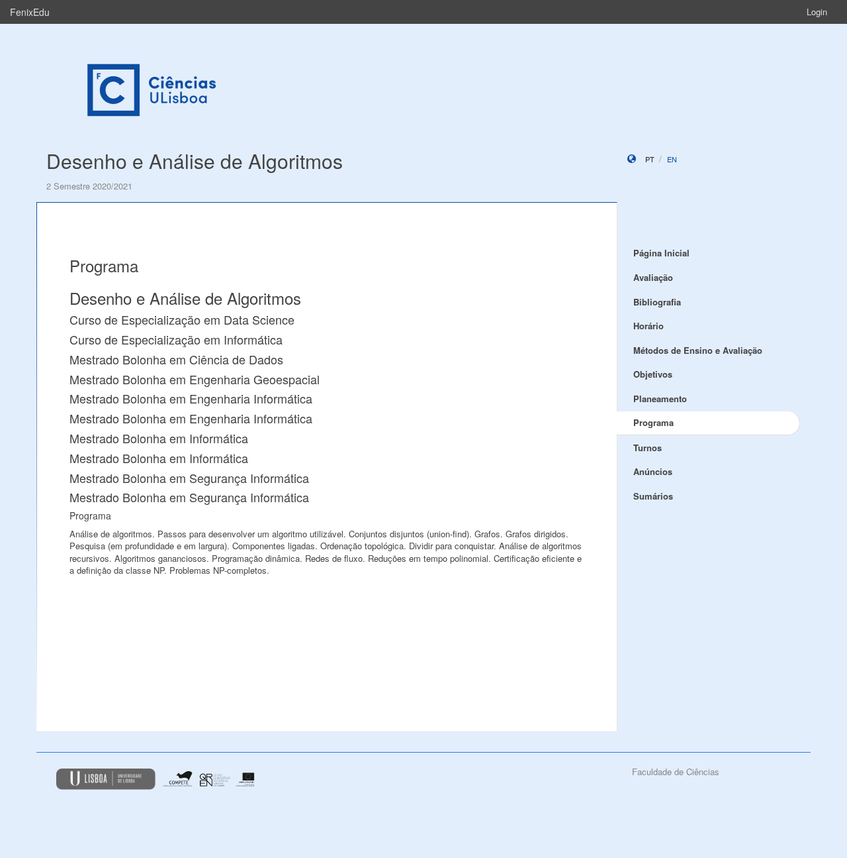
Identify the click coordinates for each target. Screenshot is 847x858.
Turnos (647, 447)
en (672, 159)
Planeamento (660, 398)
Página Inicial (661, 252)
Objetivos (652, 374)
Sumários (653, 496)
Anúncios (652, 471)
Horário (648, 325)
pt (649, 159)
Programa (653, 422)
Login (817, 11)
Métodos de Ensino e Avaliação (697, 350)
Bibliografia (657, 301)
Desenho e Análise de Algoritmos (194, 160)
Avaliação (653, 277)
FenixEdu (30, 12)
